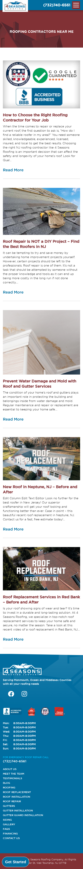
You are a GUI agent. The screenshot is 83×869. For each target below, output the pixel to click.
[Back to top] (77, 862)
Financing (10, 833)
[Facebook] (11, 694)
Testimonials (12, 778)
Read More (13, 170)
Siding (7, 819)
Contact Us (11, 838)
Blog (6, 783)
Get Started (15, 862)
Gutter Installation (18, 810)
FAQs (6, 829)
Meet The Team (13, 773)
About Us (9, 769)
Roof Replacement (17, 792)
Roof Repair (12, 801)
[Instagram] (24, 694)
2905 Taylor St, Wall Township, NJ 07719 (42, 863)
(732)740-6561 (56, 5)
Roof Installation (16, 796)
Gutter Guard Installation (23, 815)
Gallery (9, 824)
